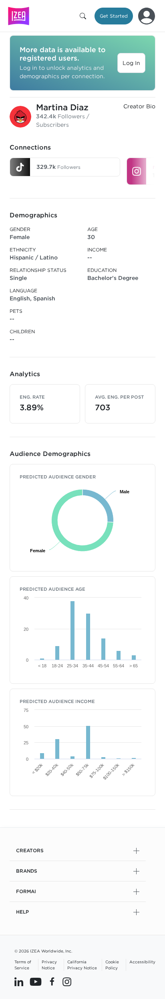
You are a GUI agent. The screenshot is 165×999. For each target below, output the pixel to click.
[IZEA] (18, 16)
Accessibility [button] (142, 961)
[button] (84, 16)
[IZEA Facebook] (52, 981)
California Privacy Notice (82, 964)
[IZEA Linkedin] (18, 981)
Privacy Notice (49, 964)
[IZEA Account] (146, 16)
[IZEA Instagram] (66, 981)
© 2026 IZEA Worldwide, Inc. (43, 950)
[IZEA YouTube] (36, 981)
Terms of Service (22, 964)
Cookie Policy (112, 964)
